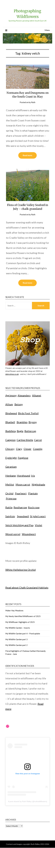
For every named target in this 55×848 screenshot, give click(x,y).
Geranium (11, 466)
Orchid (9, 493)
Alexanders (24, 395)
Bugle (20, 431)
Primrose (11, 498)
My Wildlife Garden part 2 (16, 645)
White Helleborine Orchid (20, 569)
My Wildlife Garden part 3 (16, 639)
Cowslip (37, 448)
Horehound (23, 475)
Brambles (22, 422)
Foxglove (23, 457)
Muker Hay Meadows (14, 610)
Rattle (9, 507)
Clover (27, 448)
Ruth (33, 102)
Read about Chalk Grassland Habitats (26, 587)
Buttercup (30, 431)
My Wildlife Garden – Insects (17, 628)
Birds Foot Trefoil (28, 413)
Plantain (33, 493)
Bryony (33, 422)
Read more (27, 155)
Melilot (9, 484)
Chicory (9, 448)
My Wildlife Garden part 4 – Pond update (22, 633)
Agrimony (11, 395)
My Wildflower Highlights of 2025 (20, 622)
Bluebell (10, 422)
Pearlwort (21, 493)
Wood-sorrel (12, 534)
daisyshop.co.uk (12, 374)
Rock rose (34, 507)
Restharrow (20, 507)
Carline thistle (25, 439)
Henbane (10, 475)
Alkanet (36, 395)
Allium (9, 404)
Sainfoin (10, 516)
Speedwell (23, 516)
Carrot (38, 439)
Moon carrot (23, 484)
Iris (33, 475)
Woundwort (29, 534)
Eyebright (11, 457)
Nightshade (38, 484)
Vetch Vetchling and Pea (19, 525)
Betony (18, 404)
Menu (47, 30)
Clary (19, 448)
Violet (38, 525)
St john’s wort (38, 516)
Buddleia (10, 431)
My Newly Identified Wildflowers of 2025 (23, 616)
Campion (10, 439)
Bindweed (11, 413)
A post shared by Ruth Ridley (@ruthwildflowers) (27, 801)
